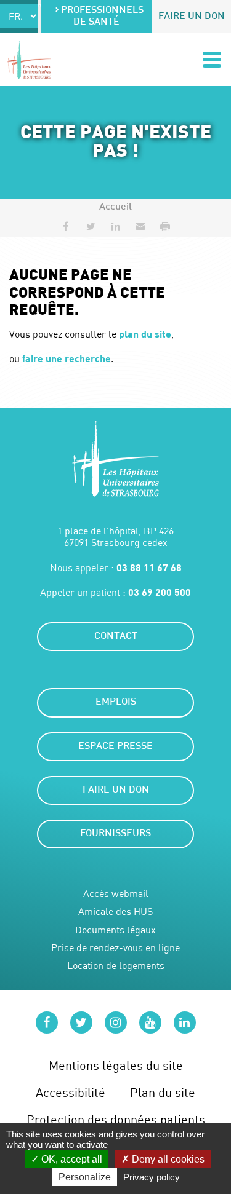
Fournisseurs (115, 834)
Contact (115, 636)
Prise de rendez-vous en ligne (115, 948)
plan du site (145, 333)
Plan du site (162, 1092)
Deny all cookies (167, 1159)
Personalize (85, 1177)
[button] (140, 226)
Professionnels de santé (102, 16)
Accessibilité (70, 1092)
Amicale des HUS (115, 911)
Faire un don (191, 17)
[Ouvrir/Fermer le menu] (212, 59)
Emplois (115, 702)
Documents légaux (115, 930)
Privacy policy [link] (151, 1177)
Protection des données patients (115, 1119)
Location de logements (115, 965)
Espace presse (115, 746)
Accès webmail (115, 893)
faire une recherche (66, 358)
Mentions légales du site (116, 1065)
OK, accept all (70, 1159)
